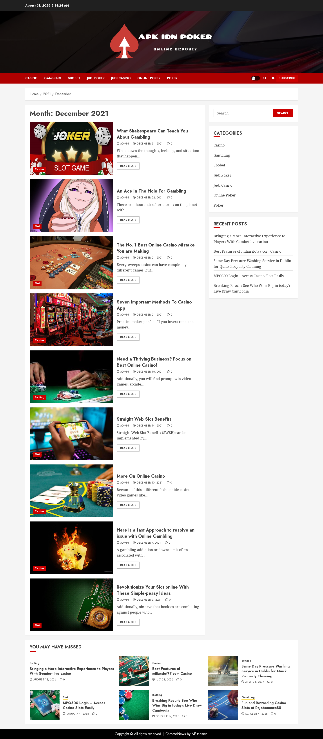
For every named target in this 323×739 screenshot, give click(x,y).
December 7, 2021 (149, 543)
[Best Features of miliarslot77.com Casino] (134, 671)
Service (246, 661)
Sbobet (74, 78)
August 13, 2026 (44, 680)
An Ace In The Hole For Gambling (151, 191)
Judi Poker (96, 78)
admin (124, 144)
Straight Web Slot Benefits (144, 419)
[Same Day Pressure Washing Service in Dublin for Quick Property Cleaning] (223, 671)
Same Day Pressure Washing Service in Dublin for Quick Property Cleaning (265, 671)
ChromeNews (175, 733)
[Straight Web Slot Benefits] (71, 433)
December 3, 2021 (149, 600)
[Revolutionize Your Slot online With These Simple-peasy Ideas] (71, 604)
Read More (128, 166)
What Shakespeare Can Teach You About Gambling (152, 134)
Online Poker (148, 78)
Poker (172, 78)
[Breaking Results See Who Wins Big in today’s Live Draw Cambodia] (134, 705)
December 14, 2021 (150, 426)
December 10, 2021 (149, 483)
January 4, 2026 (78, 714)
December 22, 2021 (150, 198)
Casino (31, 78)
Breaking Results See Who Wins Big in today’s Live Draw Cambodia (177, 705)
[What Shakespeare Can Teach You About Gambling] (71, 148)
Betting (39, 397)
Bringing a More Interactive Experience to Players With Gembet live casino (249, 239)
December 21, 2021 (150, 258)
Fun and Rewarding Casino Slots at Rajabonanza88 (263, 705)
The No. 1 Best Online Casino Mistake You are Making (156, 248)
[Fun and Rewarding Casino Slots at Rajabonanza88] (223, 705)
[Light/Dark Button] (255, 78)
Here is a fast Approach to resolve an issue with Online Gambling (155, 533)
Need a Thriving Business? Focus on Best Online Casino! (154, 362)
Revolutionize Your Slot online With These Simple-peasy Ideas (153, 590)
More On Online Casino (141, 476)
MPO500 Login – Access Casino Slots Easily (249, 275)
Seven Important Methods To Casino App (154, 305)
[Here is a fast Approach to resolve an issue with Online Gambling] (71, 547)
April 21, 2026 (254, 682)
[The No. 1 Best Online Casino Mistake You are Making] (71, 262)
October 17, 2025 (167, 716)
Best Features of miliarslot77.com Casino (247, 251)
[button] (265, 78)
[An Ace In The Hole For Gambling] (71, 205)
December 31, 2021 (150, 144)
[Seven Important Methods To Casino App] (71, 319)
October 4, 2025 (256, 714)
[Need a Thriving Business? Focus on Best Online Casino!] (71, 376)
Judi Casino (121, 78)
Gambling (52, 78)
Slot (37, 226)
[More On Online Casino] (71, 490)
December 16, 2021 (150, 372)
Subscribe (287, 78)
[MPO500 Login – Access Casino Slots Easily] (45, 705)
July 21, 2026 (164, 680)
